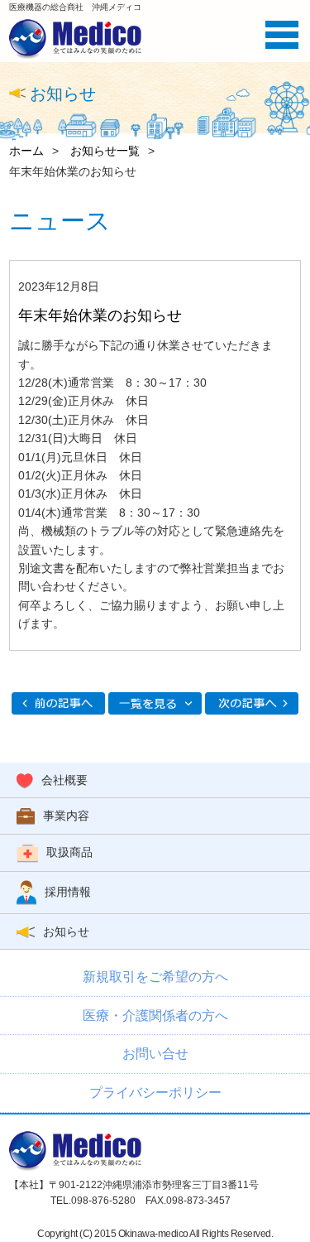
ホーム (26, 150)
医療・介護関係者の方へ (155, 1016)
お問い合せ (155, 1054)
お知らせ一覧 (105, 150)
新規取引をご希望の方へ (155, 977)
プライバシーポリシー (155, 1093)
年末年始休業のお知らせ (100, 315)
